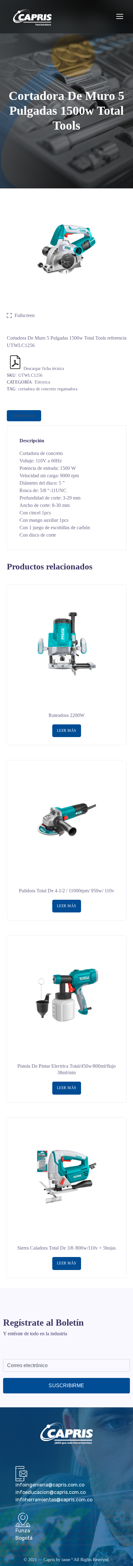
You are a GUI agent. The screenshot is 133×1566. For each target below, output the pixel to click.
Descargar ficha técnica (44, 368)
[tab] (24, 415)
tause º (67, 1559)
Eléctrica (42, 382)
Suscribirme (66, 1385)
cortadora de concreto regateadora (47, 389)
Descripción (24, 415)
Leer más (66, 730)
